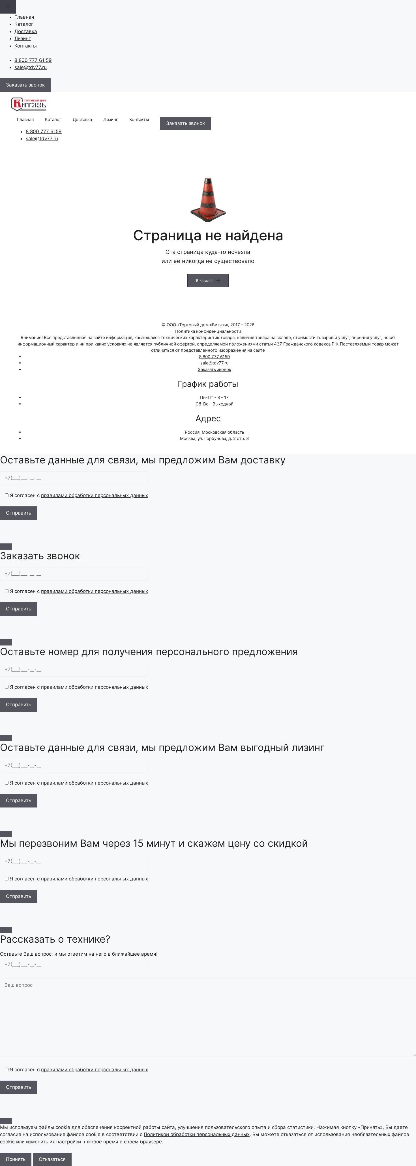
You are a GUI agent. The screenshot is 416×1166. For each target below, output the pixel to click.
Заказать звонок (214, 369)
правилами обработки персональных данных (94, 495)
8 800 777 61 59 (33, 60)
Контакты (25, 46)
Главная (24, 17)
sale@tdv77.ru (30, 67)
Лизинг (22, 38)
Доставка (25, 31)
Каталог (23, 24)
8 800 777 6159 (44, 131)
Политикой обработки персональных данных (197, 1134)
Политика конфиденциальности (208, 331)
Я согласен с (78, 495)
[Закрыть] (6, 546)
